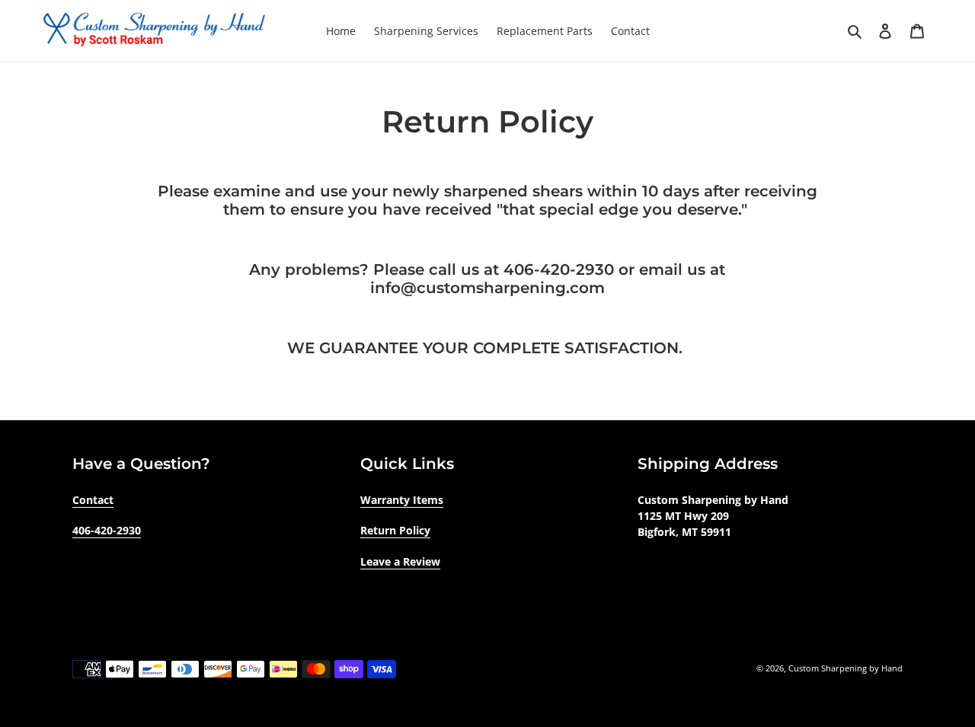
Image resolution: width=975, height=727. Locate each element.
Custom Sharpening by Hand (845, 668)
